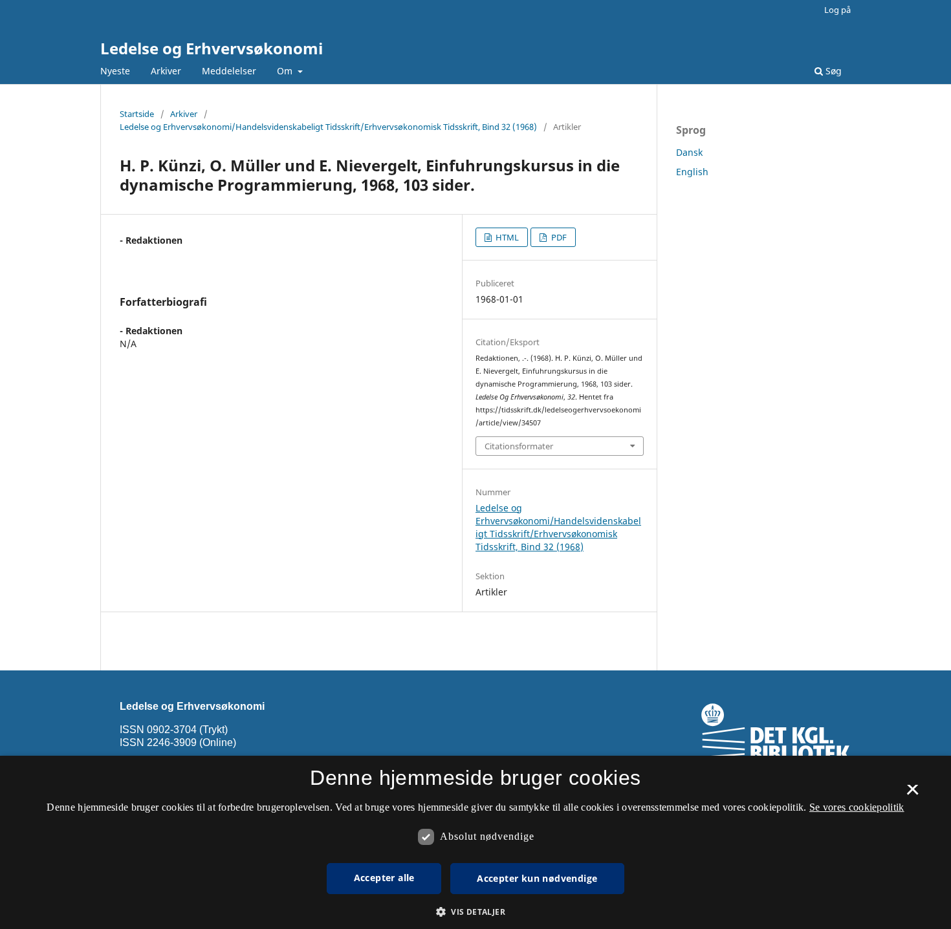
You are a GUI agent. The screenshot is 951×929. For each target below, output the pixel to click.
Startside (137, 114)
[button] (475, 912)
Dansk (689, 152)
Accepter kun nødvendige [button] (537, 878)
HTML (506, 237)
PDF (558, 237)
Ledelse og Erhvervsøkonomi (211, 48)
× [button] (912, 794)
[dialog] (475, 842)
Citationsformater (519, 446)
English (692, 172)
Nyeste (115, 71)
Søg (832, 71)
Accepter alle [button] (384, 877)
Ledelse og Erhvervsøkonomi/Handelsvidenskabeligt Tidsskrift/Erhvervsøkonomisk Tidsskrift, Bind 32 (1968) (328, 127)
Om (286, 71)
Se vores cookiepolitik (856, 807)
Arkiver (166, 71)
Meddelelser (229, 71)
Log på (837, 10)
